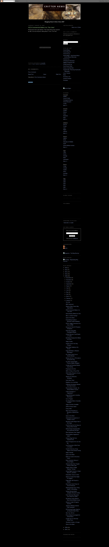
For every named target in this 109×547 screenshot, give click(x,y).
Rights (64, 129)
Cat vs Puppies (69, 398)
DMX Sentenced (69, 304)
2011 (66, 271)
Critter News (54, 6)
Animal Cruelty (66, 98)
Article (64, 154)
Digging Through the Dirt (68, 62)
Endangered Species (68, 100)
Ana (65, 246)
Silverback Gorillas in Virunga (72, 522)
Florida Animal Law (67, 64)
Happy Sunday (69, 341)
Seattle (65, 169)
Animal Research (67, 101)
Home (44, 74)
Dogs (64, 117)
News (64, 157)
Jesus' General (66, 73)
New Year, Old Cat (70, 513)
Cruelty (65, 103)
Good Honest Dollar (67, 66)
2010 (64, 183)
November (68, 279)
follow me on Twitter (76, 27)
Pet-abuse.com (66, 76)
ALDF (64, 143)
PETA (33, 64)
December (68, 277)
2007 (66, 529)
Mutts (64, 74)
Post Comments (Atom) (40, 77)
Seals (64, 114)
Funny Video (69, 408)
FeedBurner (75, 238)
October (68, 281)
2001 (64, 187)
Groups (65, 126)
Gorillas (65, 110)
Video (64, 152)
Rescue (65, 124)
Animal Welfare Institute (68, 145)
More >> (65, 105)
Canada (65, 168)
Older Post (58, 74)
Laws (64, 128)
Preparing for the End (71, 369)
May (67, 292)
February (68, 298)
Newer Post (31, 74)
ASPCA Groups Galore (71, 406)
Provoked (65, 80)
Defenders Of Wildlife (68, 141)
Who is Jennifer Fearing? (71, 315)
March (67, 296)
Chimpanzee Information (69, 60)
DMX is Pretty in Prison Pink (72, 371)
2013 (66, 267)
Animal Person (66, 53)
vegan (37, 64)
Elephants (65, 115)
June (67, 290)
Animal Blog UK (67, 52)
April (67, 294)
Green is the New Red (68, 68)
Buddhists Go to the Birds (72, 382)
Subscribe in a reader (68, 222)
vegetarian (42, 64)
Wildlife (65, 96)
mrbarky (65, 248)
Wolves (65, 112)
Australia (65, 173)
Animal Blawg (66, 50)
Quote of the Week (70, 317)
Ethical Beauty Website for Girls (73, 313)
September (69, 284)
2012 (64, 185)
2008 (64, 181)
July (67, 288)
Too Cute (68, 302)
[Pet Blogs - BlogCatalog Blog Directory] (72, 261)
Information (65, 159)
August (68, 286)
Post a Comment (32, 72)
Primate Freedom (67, 78)
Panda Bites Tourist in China (72, 474)
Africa (64, 171)
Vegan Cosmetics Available (72, 404)
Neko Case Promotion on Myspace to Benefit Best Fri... (72, 412)
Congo (64, 166)
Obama (65, 138)
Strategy (65, 155)
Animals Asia (66, 59)
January (68, 300)
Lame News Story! (70, 380)
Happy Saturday (69, 452)
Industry (65, 131)
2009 (64, 180)
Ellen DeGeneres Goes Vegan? (73, 432)
